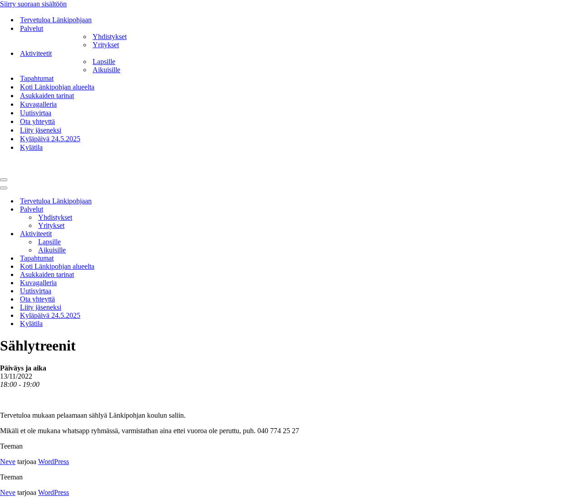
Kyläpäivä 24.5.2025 (50, 139)
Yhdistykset (110, 36)
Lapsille (104, 61)
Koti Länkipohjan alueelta (57, 87)
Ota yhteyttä (37, 121)
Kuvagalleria (38, 104)
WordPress (53, 461)
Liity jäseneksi (40, 130)
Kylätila (31, 147)
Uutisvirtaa (35, 113)
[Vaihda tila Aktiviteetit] (159, 234)
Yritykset (106, 45)
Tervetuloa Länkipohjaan (56, 20)
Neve (7, 461)
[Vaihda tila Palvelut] (159, 209)
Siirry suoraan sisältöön (33, 4)
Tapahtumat (37, 78)
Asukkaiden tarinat (47, 95)
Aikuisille (106, 70)
